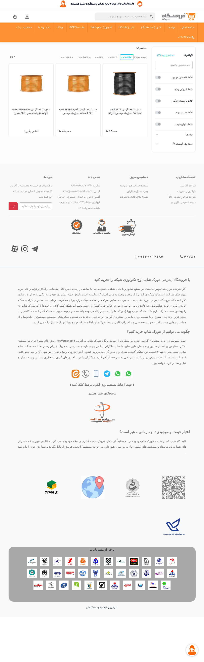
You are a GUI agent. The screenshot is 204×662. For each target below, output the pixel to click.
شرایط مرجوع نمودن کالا (182, 196)
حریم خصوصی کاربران (183, 202)
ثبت (13, 206)
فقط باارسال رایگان (182, 100)
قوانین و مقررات (186, 191)
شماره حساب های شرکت (134, 185)
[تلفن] (96, 373)
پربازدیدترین (84, 57)
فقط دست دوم (184, 112)
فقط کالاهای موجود (182, 77)
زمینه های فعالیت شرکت (134, 196)
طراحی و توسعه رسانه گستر (102, 607)
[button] (174, 134)
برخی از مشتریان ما (102, 549)
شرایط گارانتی (188, 185)
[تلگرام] (107, 373)
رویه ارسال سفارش (137, 191)
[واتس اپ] (128, 373)
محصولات (140, 48)
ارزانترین (112, 57)
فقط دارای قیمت (183, 124)
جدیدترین (127, 57)
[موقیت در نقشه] (93, 487)
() (166, 55)
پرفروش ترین (66, 57)
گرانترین (99, 57)
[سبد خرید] (14, 16)
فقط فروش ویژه (184, 89)
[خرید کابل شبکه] (102, 3)
